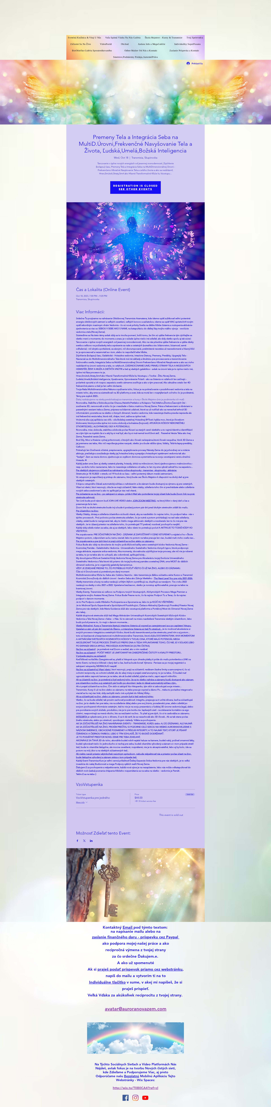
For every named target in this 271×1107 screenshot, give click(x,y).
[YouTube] (145, 1098)
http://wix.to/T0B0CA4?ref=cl (135, 1088)
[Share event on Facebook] (77, 841)
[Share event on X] (84, 841)
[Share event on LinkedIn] (91, 841)
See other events (135, 189)
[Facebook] (126, 1098)
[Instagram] (135, 1098)
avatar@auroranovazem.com (135, 1008)
